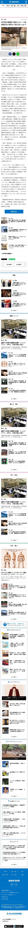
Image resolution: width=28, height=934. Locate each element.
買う (18, 5)
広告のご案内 (5, 899)
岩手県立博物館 (6, 253)
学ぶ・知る (3, 19)
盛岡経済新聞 (14, 2)
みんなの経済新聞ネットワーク (14, 914)
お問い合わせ (5, 896)
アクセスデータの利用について (8, 894)
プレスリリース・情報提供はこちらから (10, 892)
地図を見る (14, 211)
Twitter (16, 884)
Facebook (12, 884)
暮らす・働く (24, 5)
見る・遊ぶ (13, 5)
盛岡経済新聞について (7, 890)
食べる (8, 5)
